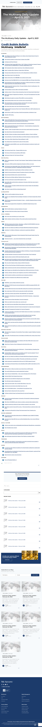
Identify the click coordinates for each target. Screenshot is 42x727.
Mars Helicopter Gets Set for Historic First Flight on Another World (19, 436)
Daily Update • (4, 35)
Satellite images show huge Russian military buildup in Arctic (18, 169)
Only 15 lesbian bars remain (11, 427)
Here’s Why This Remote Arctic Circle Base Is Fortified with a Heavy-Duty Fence (22, 335)
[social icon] (1, 684)
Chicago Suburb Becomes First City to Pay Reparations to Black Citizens (21, 72)
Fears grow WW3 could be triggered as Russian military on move (19, 163)
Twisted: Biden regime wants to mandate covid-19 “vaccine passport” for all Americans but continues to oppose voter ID (22, 353)
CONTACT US (19, 2)
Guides (34, 6)
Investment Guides (25, 706)
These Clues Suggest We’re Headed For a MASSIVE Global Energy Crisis (21, 203)
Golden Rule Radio (25, 709)
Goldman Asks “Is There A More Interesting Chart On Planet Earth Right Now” (22, 92)
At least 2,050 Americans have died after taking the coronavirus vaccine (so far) (22, 288)
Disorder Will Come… (9, 114)
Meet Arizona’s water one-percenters (13, 454)
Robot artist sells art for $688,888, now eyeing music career (18, 77)
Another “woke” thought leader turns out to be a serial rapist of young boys (21, 129)
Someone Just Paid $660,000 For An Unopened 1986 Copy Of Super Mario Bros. (22, 80)
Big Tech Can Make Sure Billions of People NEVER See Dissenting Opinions (21, 227)
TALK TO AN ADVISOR (27, 2)
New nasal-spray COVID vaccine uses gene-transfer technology (19, 291)
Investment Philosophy (25, 699)
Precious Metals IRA (4, 706)
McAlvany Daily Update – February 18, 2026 (9, 626)
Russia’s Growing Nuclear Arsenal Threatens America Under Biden (20, 172)
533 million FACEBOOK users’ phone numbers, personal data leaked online (21, 402)
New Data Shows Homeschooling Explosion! (14, 131)
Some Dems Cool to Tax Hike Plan (12, 75)
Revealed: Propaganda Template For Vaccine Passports (17, 309)
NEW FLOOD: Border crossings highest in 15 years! (16, 208)
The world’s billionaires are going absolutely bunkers (16, 371)
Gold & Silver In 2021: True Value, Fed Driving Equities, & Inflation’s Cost (20, 112)
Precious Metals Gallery (5, 711)
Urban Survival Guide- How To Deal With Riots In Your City (18, 383)
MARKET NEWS (18, 11)
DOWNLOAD (7, 559)
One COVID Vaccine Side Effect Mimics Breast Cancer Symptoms (19, 304)
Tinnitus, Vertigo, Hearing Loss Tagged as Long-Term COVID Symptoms (21, 272)
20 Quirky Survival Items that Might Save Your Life (16, 385)
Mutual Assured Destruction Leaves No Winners (15, 174)
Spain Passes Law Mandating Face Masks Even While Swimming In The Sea (22, 270)
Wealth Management (20, 6)
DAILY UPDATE (24, 11)
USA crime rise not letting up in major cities (14, 216)
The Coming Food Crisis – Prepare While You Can (16, 150)
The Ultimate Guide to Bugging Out (13, 381)
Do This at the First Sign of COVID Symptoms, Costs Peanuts (18, 265)
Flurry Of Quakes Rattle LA (11, 459)
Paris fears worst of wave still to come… (13, 406)
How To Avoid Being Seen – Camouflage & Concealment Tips (18, 388)
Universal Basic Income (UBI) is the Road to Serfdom (16, 89)
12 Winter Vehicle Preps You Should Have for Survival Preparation (19, 393)
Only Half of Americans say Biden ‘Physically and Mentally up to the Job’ (21, 358)
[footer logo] (7, 681)
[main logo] (4, 7)
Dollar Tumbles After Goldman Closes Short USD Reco (17, 70)
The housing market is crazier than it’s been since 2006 (17, 59)
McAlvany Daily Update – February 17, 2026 (30, 626)
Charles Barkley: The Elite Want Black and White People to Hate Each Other (22, 136)
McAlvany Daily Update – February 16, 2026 (9, 656)
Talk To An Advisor (4, 712)
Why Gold (3, 709)
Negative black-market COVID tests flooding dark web (17, 256)
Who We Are (15, 6)
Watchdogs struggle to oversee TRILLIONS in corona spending (19, 98)
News (31, 6)
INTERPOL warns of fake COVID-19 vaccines (14, 282)
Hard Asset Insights (4, 699)
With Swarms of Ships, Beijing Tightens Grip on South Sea (18, 177)
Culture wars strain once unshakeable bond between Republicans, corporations (23, 425)
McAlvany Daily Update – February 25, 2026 (9, 596)
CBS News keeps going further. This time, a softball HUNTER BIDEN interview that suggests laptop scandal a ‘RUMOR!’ (22, 225)
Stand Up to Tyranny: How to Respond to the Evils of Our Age (18, 344)
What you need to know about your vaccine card (15, 301)
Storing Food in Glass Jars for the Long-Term (14, 390)
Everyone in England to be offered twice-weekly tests (17, 277)
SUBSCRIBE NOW (22, 478)
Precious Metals (27, 6)
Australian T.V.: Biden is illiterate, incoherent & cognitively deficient (20, 230)
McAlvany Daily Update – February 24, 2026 (30, 596)
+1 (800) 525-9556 (13, 2)
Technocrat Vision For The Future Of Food (14, 155)
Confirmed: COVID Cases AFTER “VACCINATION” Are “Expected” (19, 293)
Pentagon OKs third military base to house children (16, 211)
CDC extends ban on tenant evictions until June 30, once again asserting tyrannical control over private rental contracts (21, 103)
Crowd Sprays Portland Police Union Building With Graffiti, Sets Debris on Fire (22, 363)
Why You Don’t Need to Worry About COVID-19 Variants (17, 262)
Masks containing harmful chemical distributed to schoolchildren (19, 123)
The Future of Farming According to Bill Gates (15, 152)
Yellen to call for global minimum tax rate (14, 194)
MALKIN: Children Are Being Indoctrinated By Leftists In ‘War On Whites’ (21, 134)
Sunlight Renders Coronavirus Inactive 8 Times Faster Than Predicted (20, 254)
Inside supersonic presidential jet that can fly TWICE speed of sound (20, 361)
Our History (3, 696)
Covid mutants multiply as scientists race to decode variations (19, 275)
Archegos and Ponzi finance (11, 61)
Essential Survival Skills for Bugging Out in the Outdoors (17, 378)
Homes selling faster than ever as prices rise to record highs (18, 100)
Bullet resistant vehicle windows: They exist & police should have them (20, 218)
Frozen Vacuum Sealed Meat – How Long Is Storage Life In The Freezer (20, 373)
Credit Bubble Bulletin (25, 712)
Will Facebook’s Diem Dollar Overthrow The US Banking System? (19, 67)
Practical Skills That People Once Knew (13, 376)
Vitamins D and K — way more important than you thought (18, 238)
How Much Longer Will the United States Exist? (15, 189)
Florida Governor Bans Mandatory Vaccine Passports (16, 299)
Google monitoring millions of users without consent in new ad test (20, 404)
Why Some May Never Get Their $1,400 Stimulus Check (17, 106)
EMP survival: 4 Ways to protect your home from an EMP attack (19, 368)
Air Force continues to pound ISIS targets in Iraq (15, 179)
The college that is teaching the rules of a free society (17, 141)
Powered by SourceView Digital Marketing (27, 721)
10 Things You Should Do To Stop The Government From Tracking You (20, 410)
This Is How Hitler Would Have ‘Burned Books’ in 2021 (16, 139)
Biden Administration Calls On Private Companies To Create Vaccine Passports (22, 306)
